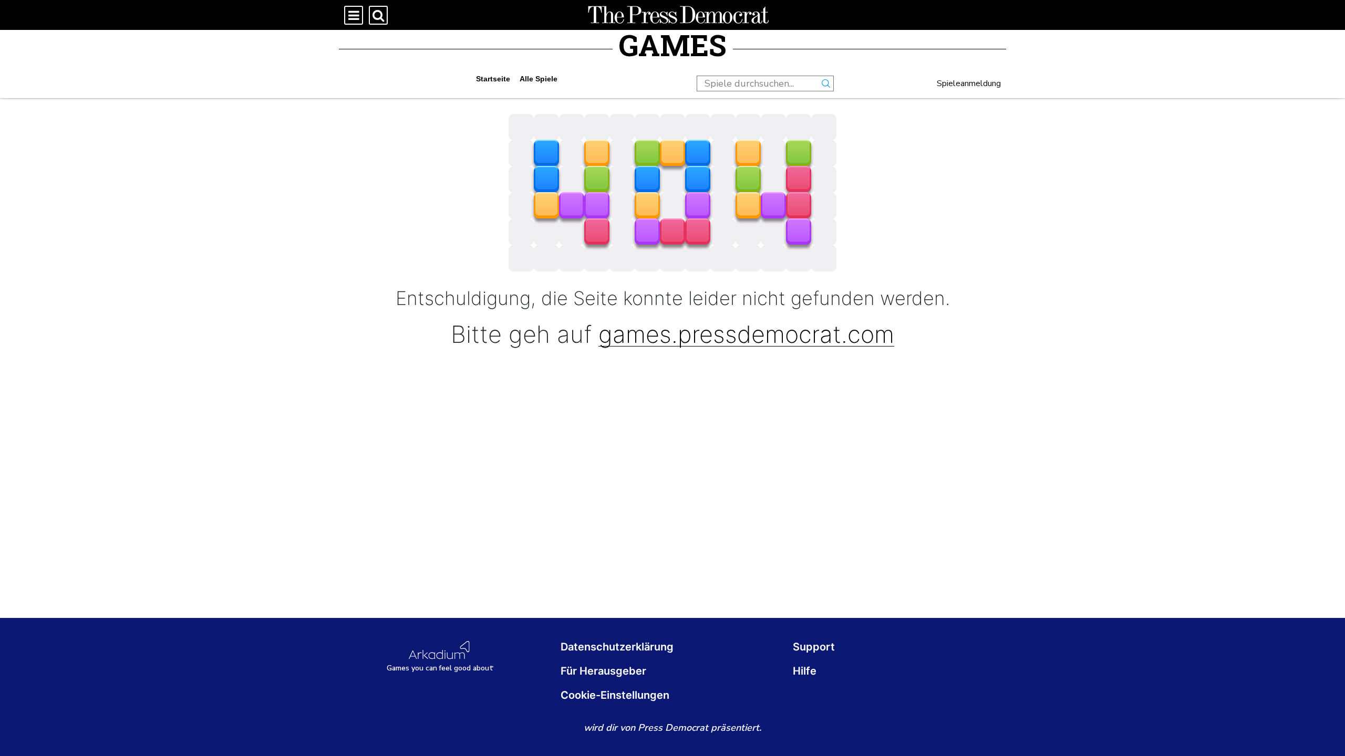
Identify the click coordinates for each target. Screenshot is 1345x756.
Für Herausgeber (603, 671)
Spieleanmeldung (969, 83)
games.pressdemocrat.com (746, 334)
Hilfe (804, 671)
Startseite (493, 79)
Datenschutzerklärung (617, 646)
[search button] (826, 83)
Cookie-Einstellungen (615, 695)
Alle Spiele (538, 79)
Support (814, 646)
